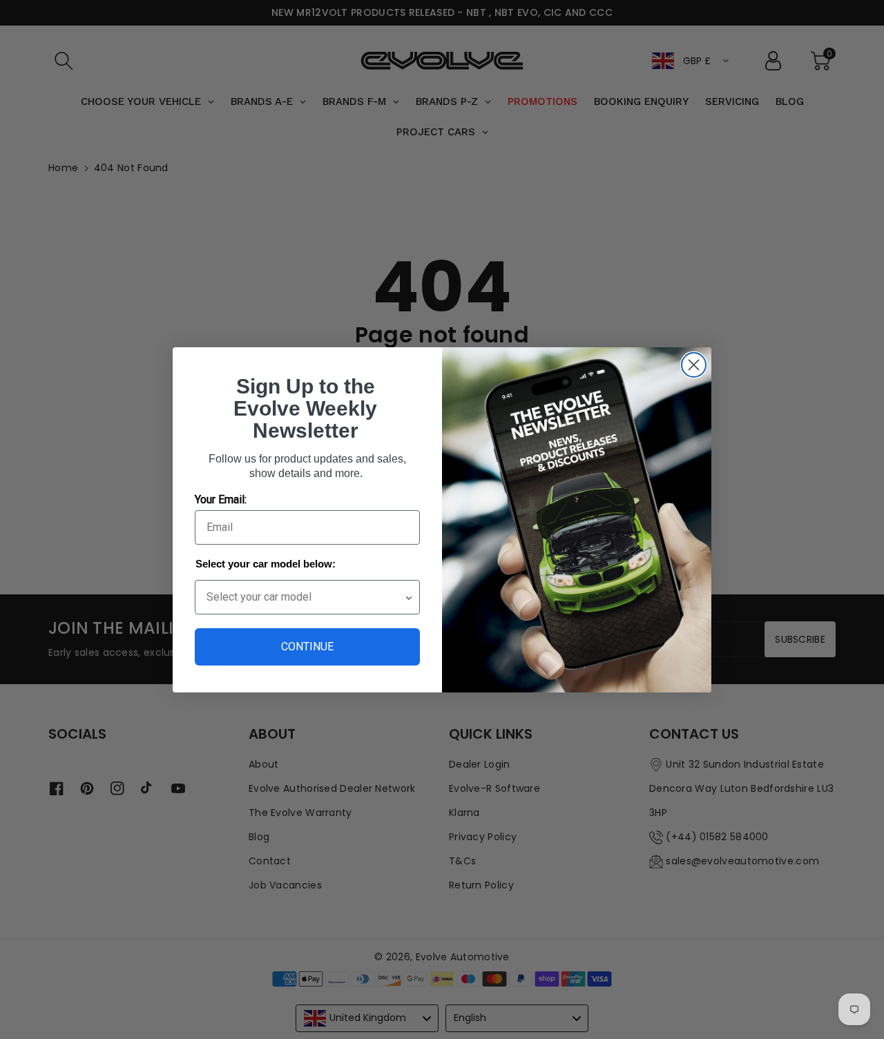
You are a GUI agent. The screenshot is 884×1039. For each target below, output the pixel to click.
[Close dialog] (694, 365)
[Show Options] (409, 597)
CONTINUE (307, 646)
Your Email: (221, 499)
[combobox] (305, 597)
